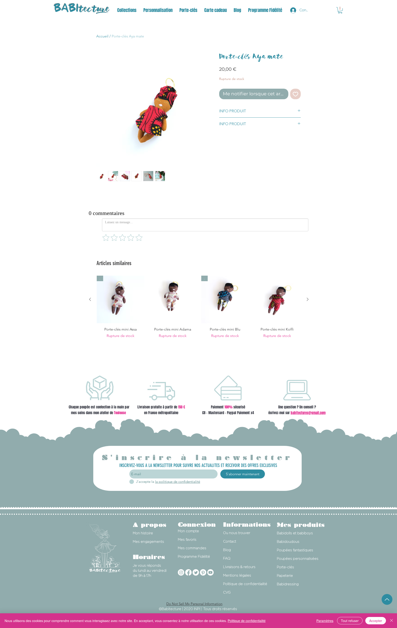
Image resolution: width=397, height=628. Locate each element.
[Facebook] (188, 572)
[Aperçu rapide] (172, 299)
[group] (198, 307)
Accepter (375, 620)
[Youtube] (210, 572)
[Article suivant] (307, 299)
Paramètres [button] (324, 620)
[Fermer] (391, 620)
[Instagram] (181, 572)
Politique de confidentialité (247, 620)
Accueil (102, 36)
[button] (127, 10)
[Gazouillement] (196, 572)
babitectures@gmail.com (308, 413)
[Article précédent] (90, 299)
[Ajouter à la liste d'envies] (295, 94)
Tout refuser (350, 620)
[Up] (387, 599)
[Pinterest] (203, 572)
